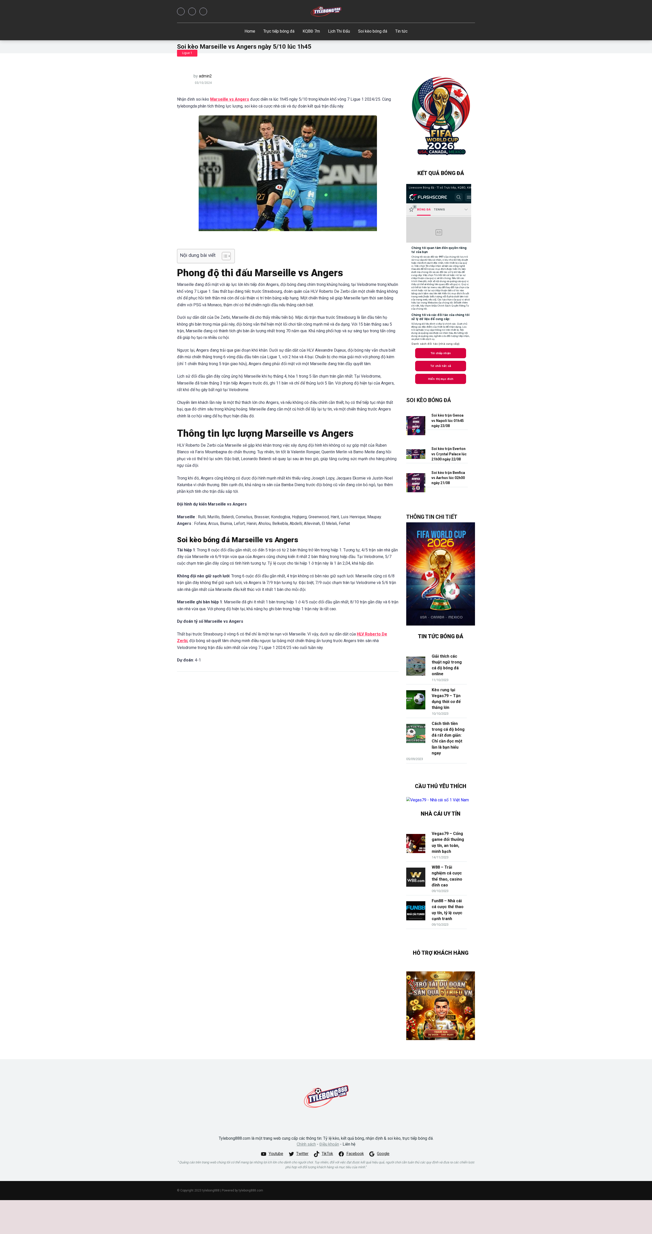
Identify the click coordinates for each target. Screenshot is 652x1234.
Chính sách (306, 1144)
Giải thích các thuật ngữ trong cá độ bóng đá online (447, 665)
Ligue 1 (187, 53)
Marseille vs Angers (229, 99)
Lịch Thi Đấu (339, 31)
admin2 (205, 76)
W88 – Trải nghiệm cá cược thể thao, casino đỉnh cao (447, 876)
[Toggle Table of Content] (223, 256)
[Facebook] (181, 11)
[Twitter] (192, 11)
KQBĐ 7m (311, 31)
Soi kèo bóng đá (372, 31)
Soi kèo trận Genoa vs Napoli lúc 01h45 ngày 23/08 (447, 420)
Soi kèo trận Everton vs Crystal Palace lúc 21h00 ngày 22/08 (449, 454)
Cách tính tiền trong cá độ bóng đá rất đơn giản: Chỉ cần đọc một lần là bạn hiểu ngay (448, 738)
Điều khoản (329, 1144)
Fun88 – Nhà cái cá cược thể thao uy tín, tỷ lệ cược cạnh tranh (448, 909)
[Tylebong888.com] (326, 11)
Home (249, 31)
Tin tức (401, 31)
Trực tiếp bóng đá (278, 31)
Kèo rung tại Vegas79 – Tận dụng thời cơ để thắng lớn (446, 698)
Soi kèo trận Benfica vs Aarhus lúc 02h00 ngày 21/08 (448, 478)
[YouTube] (203, 11)
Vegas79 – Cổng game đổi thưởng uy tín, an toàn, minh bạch (448, 842)
